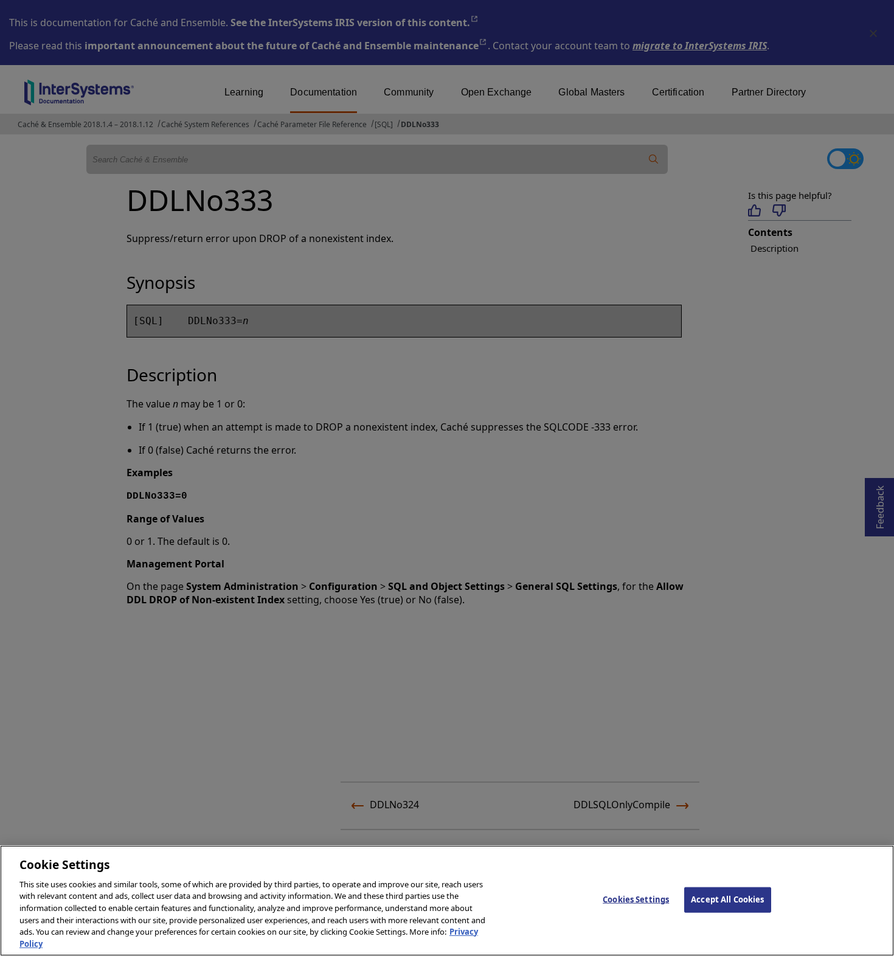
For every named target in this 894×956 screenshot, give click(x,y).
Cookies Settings (636, 899)
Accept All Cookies (727, 899)
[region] (447, 900)
